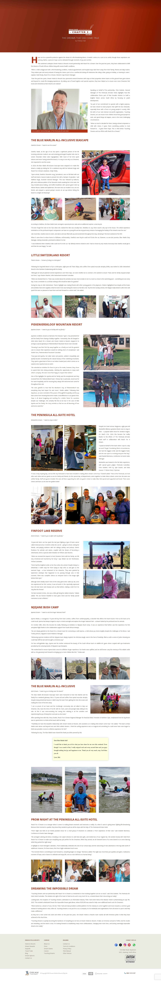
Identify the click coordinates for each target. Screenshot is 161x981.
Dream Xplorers (30, 956)
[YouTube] (129, 945)
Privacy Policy (67, 948)
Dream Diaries (48, 948)
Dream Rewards (30, 946)
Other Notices (67, 953)
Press (45, 946)
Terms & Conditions (69, 946)
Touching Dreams (49, 953)
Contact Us (28, 958)
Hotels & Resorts (30, 944)
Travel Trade (29, 951)
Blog (26, 953)
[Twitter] (120, 945)
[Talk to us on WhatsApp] (134, 945)
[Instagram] (124, 945)
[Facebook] (116, 945)
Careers (46, 951)
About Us (47, 944)
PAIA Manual (67, 951)
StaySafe (27, 948)
